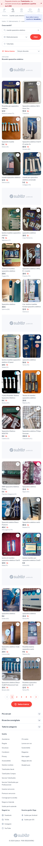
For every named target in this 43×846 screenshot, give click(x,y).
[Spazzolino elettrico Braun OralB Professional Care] (11, 674)
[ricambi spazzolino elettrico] (11, 169)
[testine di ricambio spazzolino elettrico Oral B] (11, 549)
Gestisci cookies (7, 765)
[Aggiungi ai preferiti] (18, 83)
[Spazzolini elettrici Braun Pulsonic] (11, 514)
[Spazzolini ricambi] (11, 133)
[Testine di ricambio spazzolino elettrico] (11, 260)
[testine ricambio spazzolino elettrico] (11, 224)
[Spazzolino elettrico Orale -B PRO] (11, 638)
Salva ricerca (10, 51)
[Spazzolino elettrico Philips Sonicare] (31, 423)
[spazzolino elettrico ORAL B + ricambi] (31, 260)
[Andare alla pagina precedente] (7, 697)
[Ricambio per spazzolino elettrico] (11, 98)
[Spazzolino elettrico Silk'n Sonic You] (31, 98)
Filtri (36, 37)
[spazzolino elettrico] (31, 224)
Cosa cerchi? (7, 25)
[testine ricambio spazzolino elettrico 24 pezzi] (11, 351)
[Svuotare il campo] (38, 30)
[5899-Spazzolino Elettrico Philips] (11, 478)
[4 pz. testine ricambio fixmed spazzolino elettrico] (31, 296)
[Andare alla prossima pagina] (36, 697)
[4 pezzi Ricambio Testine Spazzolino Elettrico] (11, 387)
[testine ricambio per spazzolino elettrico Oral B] (31, 549)
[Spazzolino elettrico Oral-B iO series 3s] (31, 133)
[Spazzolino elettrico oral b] (31, 514)
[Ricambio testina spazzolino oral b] (31, 638)
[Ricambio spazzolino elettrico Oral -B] (31, 674)
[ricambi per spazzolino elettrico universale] (31, 169)
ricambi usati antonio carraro (19, 16)
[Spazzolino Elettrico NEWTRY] (11, 423)
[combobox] (21, 30)
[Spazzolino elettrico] (11, 296)
